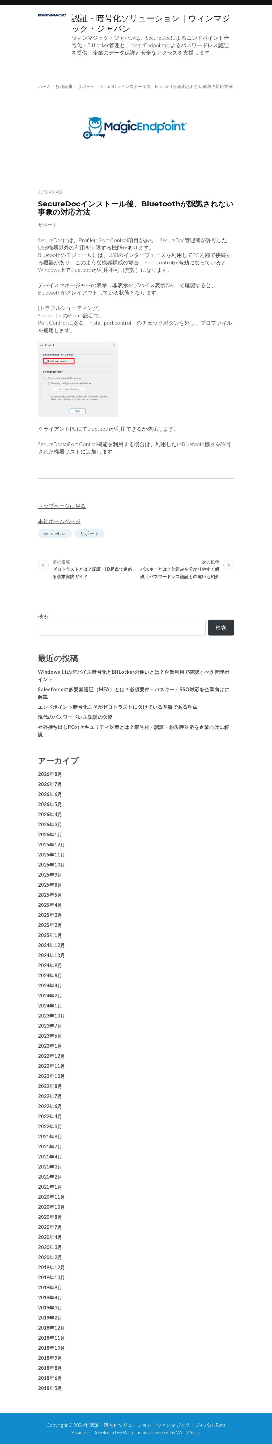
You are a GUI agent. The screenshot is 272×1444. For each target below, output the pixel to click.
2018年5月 (50, 1388)
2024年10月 (51, 955)
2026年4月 (50, 814)
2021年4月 (50, 1156)
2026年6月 (50, 794)
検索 (43, 616)
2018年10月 (51, 1348)
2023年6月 (50, 1036)
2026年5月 (50, 804)
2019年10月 (51, 1277)
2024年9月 (50, 965)
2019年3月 (50, 1307)
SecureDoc (55, 533)
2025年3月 (50, 915)
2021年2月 (50, 1177)
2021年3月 (50, 1167)
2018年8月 (50, 1368)
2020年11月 (51, 1197)
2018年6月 (50, 1378)
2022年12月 (51, 1056)
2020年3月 (50, 1247)
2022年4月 (50, 1116)
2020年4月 (50, 1237)
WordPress (188, 1432)
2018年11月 (51, 1338)
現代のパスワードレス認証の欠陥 (75, 717)
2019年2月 (50, 1318)
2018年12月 (51, 1328)
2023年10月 (51, 1016)
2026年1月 (50, 834)
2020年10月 (51, 1207)
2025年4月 (50, 905)
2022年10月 (51, 1076)
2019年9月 (50, 1287)
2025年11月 (51, 854)
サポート (47, 225)
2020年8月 (50, 1217)
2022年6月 (50, 1106)
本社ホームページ (59, 521)
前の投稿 (92, 569)
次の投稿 (180, 569)
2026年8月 (50, 774)
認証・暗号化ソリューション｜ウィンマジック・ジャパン (152, 1425)
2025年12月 (51, 844)
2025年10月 (51, 865)
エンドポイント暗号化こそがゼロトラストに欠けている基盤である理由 (118, 707)
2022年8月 (50, 1086)
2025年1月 (50, 935)
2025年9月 (50, 875)
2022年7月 (50, 1096)
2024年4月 (50, 985)
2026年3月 (50, 824)
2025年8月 (50, 885)
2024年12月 (51, 945)
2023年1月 (50, 1046)
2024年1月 (50, 1005)
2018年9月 (50, 1358)
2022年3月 (50, 1126)
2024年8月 (50, 975)
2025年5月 (50, 895)
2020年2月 (50, 1257)
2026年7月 (50, 784)
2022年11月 (51, 1066)
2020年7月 (50, 1227)
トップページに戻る (62, 506)
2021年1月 (50, 1187)
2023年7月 (50, 1026)
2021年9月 (50, 1136)
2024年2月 (50, 995)
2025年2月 (50, 925)
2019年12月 (51, 1267)
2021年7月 (50, 1146)
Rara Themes (136, 1432)
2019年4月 (50, 1297)
